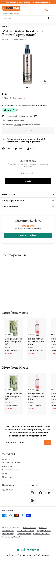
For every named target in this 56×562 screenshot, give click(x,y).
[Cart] (46, 10)
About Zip (43, 527)
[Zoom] (45, 81)
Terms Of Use (8, 530)
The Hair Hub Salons (11, 463)
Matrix (5, 39)
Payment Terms (24, 533)
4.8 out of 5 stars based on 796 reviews (28, 555)
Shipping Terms (44, 530)
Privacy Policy (8, 533)
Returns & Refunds (41, 533)
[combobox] (28, 18)
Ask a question (10, 206)
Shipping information (13, 200)
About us (6, 459)
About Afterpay (29, 527)
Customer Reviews (10, 470)
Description (8, 194)
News (4, 473)
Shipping (17, 125)
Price (5, 94)
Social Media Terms (25, 530)
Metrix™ (16, 537)
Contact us (7, 466)
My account (7, 477)
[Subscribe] (47, 442)
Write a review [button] (28, 235)
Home (4, 26)
